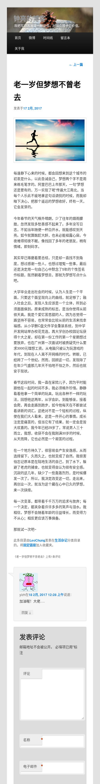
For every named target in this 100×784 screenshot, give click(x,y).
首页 (18, 37)
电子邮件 (32, 766)
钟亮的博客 (30, 18)
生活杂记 (61, 540)
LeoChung (37, 540)
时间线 (48, 37)
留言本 (65, 37)
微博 (32, 37)
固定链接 (29, 545)
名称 (32, 740)
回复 (26, 612)
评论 (26, 673)
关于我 (19, 48)
